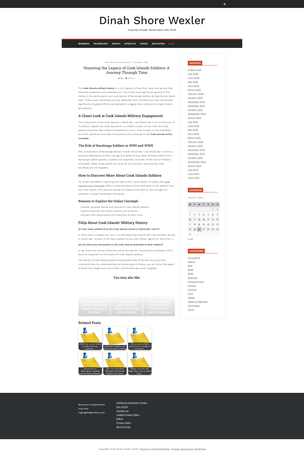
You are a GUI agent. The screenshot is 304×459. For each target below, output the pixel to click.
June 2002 (193, 177)
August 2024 (194, 165)
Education (158, 43)
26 (199, 229)
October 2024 (195, 157)
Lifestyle (130, 43)
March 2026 (194, 90)
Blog (171, 43)
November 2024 (196, 153)
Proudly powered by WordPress (188, 449)
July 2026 (193, 73)
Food (190, 293)
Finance (192, 289)
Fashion (192, 285)
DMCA (119, 418)
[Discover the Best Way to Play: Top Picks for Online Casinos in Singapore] (159, 300)
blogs (190, 269)
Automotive (194, 257)
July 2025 (193, 122)
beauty (191, 261)
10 (190, 219)
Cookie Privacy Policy (127, 414)
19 (199, 224)
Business (83, 43)
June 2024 (193, 173)
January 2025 (195, 145)
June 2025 (193, 126)
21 (208, 224)
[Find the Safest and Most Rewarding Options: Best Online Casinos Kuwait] (126, 300)
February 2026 (196, 93)
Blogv (190, 273)
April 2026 (193, 86)
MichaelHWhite (123, 62)
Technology (100, 43)
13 (204, 219)
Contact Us (122, 411)
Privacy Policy (123, 422)
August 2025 (194, 117)
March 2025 (194, 137)
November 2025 (196, 106)
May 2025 (193, 129)
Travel (144, 43)
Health (116, 43)
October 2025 (195, 109)
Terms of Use (123, 427)
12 (199, 219)
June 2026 (193, 77)
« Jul (190, 238)
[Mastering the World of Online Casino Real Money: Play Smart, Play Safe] (94, 300)
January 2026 (195, 97)
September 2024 (197, 162)
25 (194, 229)
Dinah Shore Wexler (152, 22)
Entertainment (196, 281)
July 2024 (193, 169)
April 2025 (193, 133)
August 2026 (194, 70)
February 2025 (195, 142)
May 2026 (193, 82)
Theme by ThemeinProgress (154, 449)
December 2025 (196, 102)
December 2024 (196, 149)
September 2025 (197, 113)
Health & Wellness (197, 301)
